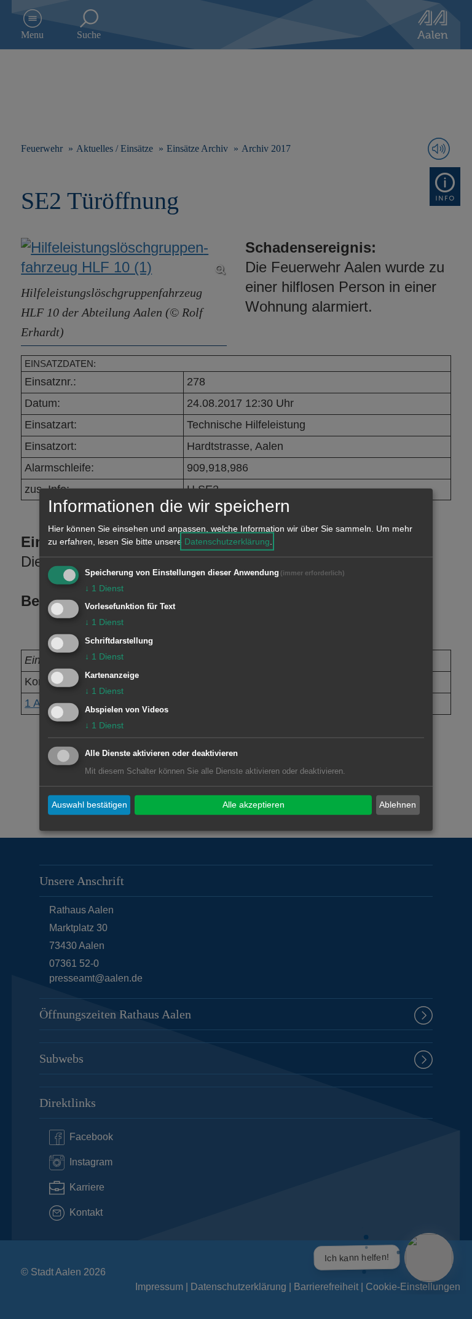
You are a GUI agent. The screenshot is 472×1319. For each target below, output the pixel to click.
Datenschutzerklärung (227, 541)
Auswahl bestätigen (89, 804)
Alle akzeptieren (253, 804)
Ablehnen (397, 804)
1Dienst (104, 588)
